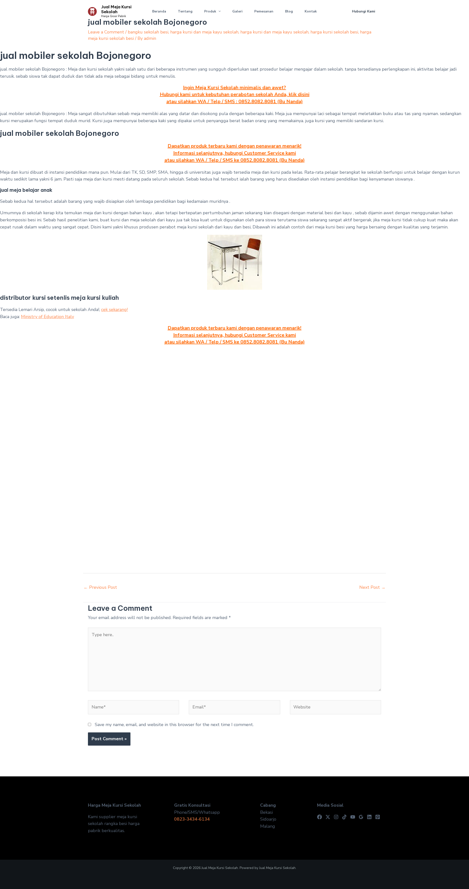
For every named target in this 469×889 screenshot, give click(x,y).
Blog (289, 11)
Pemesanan (263, 11)
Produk (210, 11)
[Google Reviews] (361, 816)
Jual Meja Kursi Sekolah (116, 9)
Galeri (237, 11)
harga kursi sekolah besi (334, 32)
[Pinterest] (377, 816)
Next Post (372, 587)
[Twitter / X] (327, 816)
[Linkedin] (369, 816)
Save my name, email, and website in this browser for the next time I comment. (174, 725)
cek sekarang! (114, 309)
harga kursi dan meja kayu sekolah (204, 32)
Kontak (311, 11)
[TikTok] (344, 816)
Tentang (185, 11)
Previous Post (100, 587)
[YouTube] (352, 816)
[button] (218, 11)
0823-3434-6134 (192, 819)
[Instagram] (336, 816)
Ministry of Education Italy (47, 317)
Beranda (159, 11)
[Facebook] (319, 816)
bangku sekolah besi (148, 32)
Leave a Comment (106, 32)
